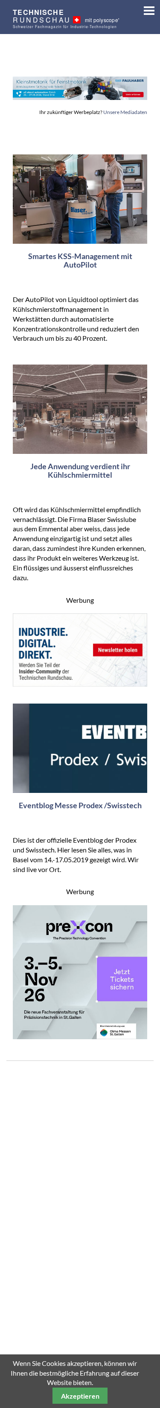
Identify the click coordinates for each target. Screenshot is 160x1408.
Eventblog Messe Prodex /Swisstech (80, 805)
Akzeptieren (80, 1396)
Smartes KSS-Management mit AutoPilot (80, 260)
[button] (146, 8)
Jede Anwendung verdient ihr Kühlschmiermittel (80, 470)
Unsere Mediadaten (125, 112)
